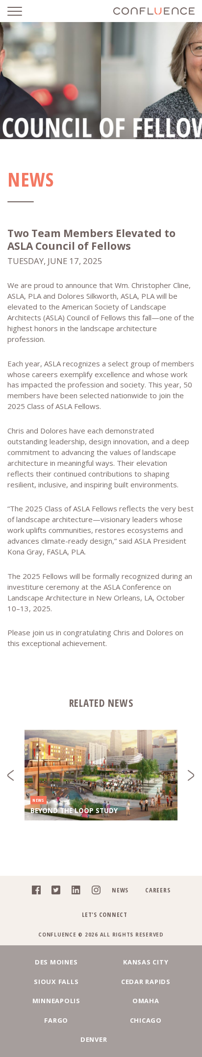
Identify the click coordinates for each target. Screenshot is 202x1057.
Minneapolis (56, 1000)
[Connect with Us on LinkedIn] (73, 892)
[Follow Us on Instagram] (93, 892)
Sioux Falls (56, 981)
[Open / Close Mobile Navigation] (22, 11)
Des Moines (56, 962)
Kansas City (145, 962)
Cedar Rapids (146, 981)
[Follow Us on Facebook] (34, 892)
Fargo (56, 1020)
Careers (157, 890)
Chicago (146, 1020)
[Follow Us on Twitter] (53, 892)
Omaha (145, 1000)
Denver (93, 1039)
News (120, 890)
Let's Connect (104, 914)
